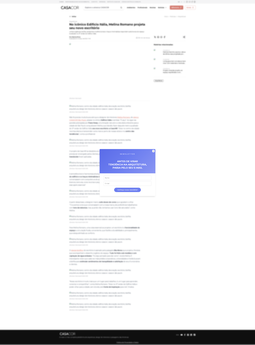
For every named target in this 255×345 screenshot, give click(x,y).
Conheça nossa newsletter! (127, 190)
